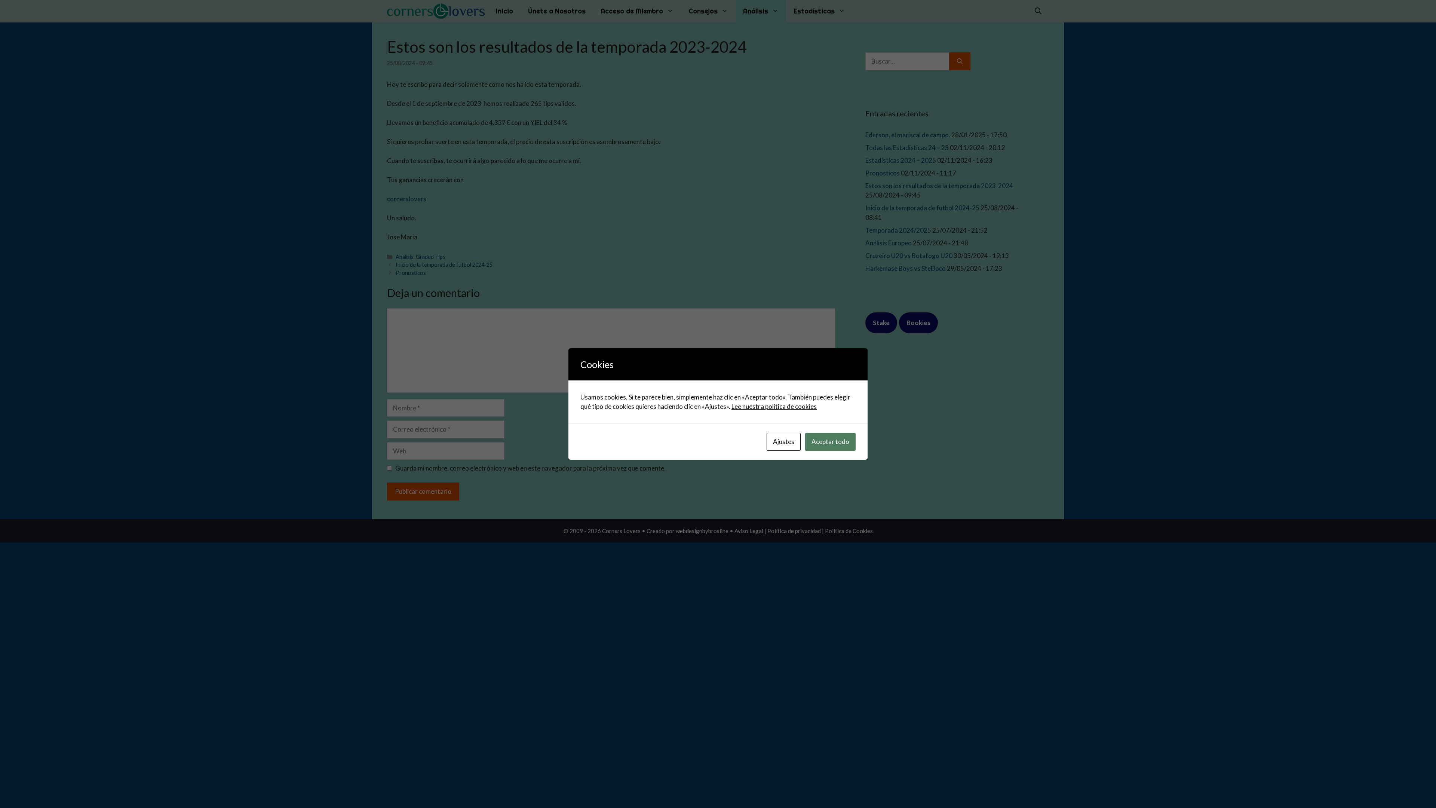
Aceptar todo (830, 442)
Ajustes (783, 442)
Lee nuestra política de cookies (774, 406)
